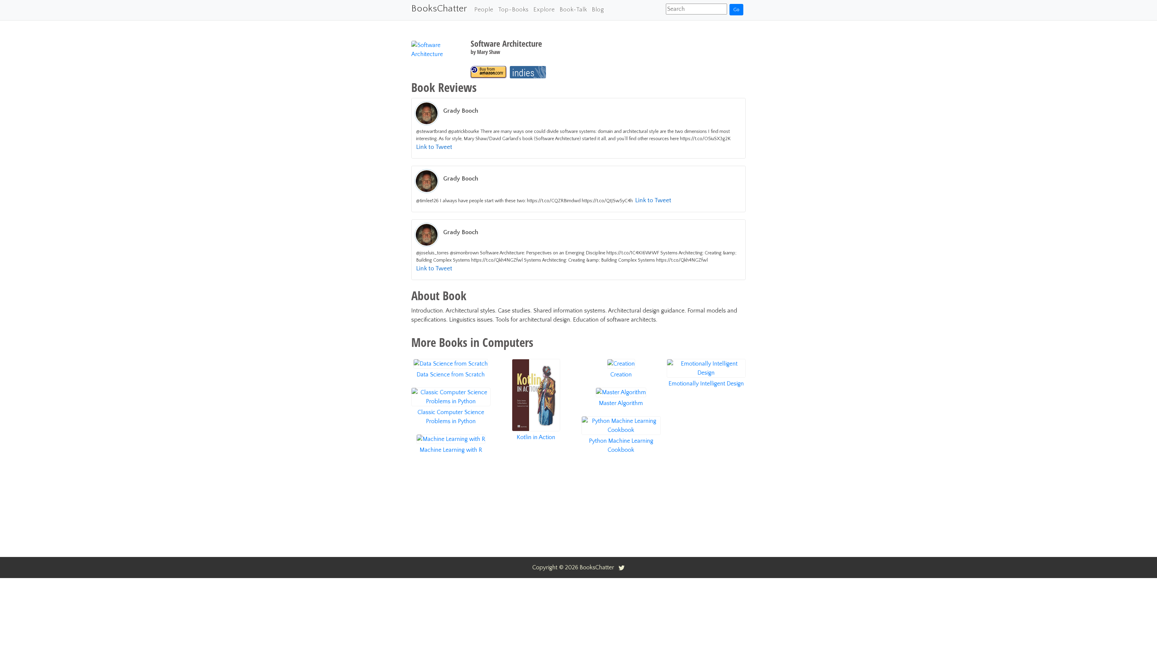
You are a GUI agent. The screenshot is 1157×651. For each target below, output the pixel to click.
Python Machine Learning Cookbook (621, 445)
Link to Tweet (434, 146)
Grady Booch (460, 110)
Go (736, 9)
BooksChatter (439, 8)
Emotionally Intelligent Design (706, 383)
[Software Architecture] (489, 72)
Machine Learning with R (451, 450)
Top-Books (513, 9)
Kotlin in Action (536, 437)
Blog (598, 9)
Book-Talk (573, 9)
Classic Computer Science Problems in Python (451, 417)
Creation (621, 374)
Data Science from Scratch (451, 374)
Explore (544, 9)
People (483, 9)
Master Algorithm (621, 403)
